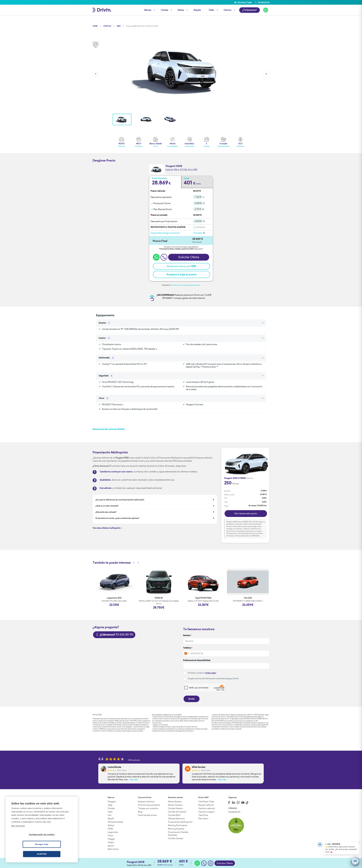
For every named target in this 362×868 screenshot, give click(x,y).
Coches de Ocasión (177, 812)
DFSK (110, 829)
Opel (110, 812)
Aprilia (111, 846)
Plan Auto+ (203, 818)
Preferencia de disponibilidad (196, 660)
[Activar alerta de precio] (210, 863)
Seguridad (105, 376)
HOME (95, 26)
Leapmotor (113, 832)
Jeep (110, 805)
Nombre (187, 635)
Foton (110, 835)
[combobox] (186, 653)
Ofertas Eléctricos (176, 818)
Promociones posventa (149, 805)
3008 (118, 26)
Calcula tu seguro (206, 812)
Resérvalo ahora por (181, 266)
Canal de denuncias (147, 815)
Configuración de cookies (42, 834)
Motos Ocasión (175, 805)
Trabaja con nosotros (148, 808)
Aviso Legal (210, 673)
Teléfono (187, 648)
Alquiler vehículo (206, 805)
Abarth (111, 818)
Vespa (111, 842)
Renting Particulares (177, 825)
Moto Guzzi (113, 849)
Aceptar (41, 854)
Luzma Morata (114, 767)
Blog (140, 812)
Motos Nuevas (175, 801)
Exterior (104, 323)
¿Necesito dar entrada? (105, 512)
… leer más (133, 779)
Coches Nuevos (175, 808)
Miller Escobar (198, 767)
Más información (18, 826)
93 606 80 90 (263, 2)
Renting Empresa (176, 829)
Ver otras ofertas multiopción (107, 528)
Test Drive (203, 815)
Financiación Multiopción (180, 822)
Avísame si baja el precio (181, 274)
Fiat (109, 815)
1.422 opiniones (134, 760)
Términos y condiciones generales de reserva (185, 285)
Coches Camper (175, 838)
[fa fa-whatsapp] (265, 10)
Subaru (111, 825)
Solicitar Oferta (225, 863)
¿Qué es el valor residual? (106, 506)
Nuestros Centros (146, 801)
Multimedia (106, 358)
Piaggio (111, 839)
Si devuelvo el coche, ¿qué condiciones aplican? (117, 518)
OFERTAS (107, 26)
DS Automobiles (115, 822)
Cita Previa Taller (244, 2)
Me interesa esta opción (245, 513)
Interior (104, 338)
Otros (103, 398)
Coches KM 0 (174, 815)
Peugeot (112, 801)
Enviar (191, 699)
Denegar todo (41, 844)
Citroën (111, 808)
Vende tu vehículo (206, 808)
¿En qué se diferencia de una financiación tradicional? (119, 500)
